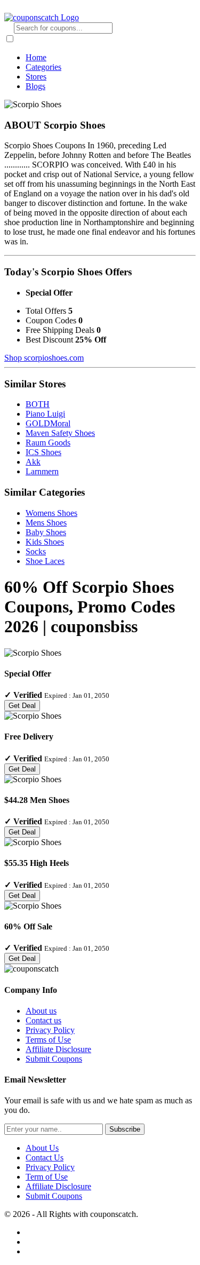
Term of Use (47, 1176)
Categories (43, 66)
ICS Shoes (43, 452)
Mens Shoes (46, 522)
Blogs (35, 86)
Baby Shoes (46, 532)
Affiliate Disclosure (58, 1049)
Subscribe (124, 1129)
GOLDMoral (48, 423)
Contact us (43, 1020)
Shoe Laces (45, 561)
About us (41, 1010)
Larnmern (42, 471)
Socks (36, 551)
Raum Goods (48, 442)
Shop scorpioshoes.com (44, 357)
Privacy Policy (50, 1030)
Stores (36, 76)
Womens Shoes (51, 513)
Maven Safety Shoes (60, 432)
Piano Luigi (45, 413)
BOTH (38, 404)
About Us (42, 1147)
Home (36, 57)
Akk (33, 461)
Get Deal (22, 706)
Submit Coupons (54, 1058)
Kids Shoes (45, 541)
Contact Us (44, 1157)
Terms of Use (48, 1039)
